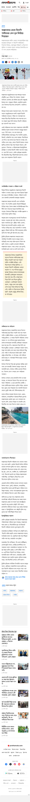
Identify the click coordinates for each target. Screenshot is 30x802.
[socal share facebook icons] (3, 63)
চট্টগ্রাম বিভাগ (6, 595)
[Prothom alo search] (20, 3)
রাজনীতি (14, 7)
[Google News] (23, 764)
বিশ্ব (19, 7)
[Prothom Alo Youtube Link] (20, 764)
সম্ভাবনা (21, 591)
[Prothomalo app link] (9, 773)
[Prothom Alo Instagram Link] (16, 764)
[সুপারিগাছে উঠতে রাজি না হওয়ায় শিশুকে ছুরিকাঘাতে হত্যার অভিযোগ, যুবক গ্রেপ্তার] (23, 655)
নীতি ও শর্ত (5, 783)
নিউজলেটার (21, 783)
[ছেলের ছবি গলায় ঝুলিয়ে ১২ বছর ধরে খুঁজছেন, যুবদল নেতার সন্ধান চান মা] (23, 681)
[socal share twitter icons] (6, 63)
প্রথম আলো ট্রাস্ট (5, 753)
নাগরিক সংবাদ (7, 749)
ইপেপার (25, 753)
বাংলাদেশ (8, 7)
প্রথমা (10, 756)
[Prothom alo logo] (15, 746)
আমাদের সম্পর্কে (7, 780)
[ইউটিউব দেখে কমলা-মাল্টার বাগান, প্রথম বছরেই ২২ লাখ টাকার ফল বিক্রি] (23, 731)
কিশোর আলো (15, 749)
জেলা (3, 26)
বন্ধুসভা (12, 753)
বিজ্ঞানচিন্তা (22, 749)
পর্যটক (15, 595)
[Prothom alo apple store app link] (21, 773)
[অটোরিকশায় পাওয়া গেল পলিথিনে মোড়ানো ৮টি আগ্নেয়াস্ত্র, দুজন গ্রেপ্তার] (23, 694)
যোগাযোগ (13, 783)
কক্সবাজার (12, 591)
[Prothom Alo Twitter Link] (11, 764)
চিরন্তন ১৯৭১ (19, 753)
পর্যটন (4, 591)
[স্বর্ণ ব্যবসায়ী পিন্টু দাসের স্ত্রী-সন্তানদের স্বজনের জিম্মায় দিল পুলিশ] (23, 705)
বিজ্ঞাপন (15, 780)
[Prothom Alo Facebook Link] (7, 764)
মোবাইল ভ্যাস (16, 756)
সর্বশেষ (3, 7)
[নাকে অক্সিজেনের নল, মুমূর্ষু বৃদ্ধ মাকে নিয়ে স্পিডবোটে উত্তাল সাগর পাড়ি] (23, 668)
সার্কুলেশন (22, 780)
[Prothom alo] (8, 2)
